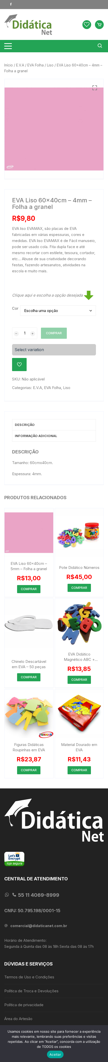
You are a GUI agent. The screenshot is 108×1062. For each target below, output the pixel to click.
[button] (94, 88)
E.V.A (20, 65)
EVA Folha (35, 65)
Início (8, 65)
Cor (15, 308)
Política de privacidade (23, 1004)
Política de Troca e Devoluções (31, 990)
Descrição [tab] (25, 425)
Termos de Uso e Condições (29, 977)
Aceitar (55, 1054)
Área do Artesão (18, 1018)
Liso (50, 65)
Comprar (54, 333)
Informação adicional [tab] (36, 436)
